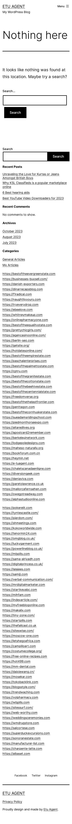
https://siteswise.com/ (18, 630)
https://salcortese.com (19, 728)
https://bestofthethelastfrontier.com (28, 402)
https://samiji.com (15, 574)
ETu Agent (14, 6)
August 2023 (12, 237)
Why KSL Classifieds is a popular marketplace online (35, 184)
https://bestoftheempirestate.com (27, 355)
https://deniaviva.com (18, 478)
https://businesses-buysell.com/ (25, 279)
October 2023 (12, 231)
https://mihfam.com (17, 595)
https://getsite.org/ (16, 345)
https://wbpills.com (16, 702)
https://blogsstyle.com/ (19, 687)
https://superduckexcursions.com (26, 733)
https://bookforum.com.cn (21, 453)
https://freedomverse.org (20, 396)
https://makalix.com (17, 610)
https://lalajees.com (16, 569)
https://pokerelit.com (17, 507)
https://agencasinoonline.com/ (24, 335)
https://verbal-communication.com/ (28, 579)
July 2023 (9, 242)
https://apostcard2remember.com (27, 432)
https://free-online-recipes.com (25, 656)
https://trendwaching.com (21, 692)
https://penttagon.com (19, 407)
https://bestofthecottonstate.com (27, 381)
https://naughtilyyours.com (22, 299)
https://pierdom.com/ (18, 518)
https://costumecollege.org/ (22, 651)
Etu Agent (51, 809)
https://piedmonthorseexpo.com (26, 422)
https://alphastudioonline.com (24, 499)
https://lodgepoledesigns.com (24, 443)
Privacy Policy (12, 801)
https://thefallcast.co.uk (19, 625)
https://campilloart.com (19, 646)
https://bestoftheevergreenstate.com (29, 274)
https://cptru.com (15, 371)
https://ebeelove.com (18, 309)
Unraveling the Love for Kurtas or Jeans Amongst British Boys (31, 176)
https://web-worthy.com (20, 712)
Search (8, 149)
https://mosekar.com (17, 676)
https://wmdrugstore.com (21, 723)
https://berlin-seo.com (18, 340)
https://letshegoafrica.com (21, 641)
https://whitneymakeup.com (23, 315)
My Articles (10, 265)
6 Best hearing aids (16, 192)
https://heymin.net (16, 458)
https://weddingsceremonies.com (26, 717)
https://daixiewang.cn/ (18, 671)
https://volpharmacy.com (20, 697)
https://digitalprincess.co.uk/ (23, 564)
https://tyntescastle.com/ (20, 512)
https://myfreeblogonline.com (24, 605)
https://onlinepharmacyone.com (25, 320)
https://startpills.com (17, 620)
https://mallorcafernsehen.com (24, 489)
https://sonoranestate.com (22, 738)
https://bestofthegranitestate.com (27, 376)
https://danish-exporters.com (24, 284)
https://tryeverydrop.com (21, 304)
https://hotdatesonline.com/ (22, 350)
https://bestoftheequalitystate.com (27, 325)
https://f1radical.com (17, 294)
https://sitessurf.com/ (18, 707)
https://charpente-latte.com (22, 748)
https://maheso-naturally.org (23, 448)
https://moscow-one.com (21, 635)
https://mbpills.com (16, 554)
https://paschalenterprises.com (25, 361)
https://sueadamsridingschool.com (27, 417)
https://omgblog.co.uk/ (19, 538)
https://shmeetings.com (19, 523)
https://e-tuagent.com (18, 463)
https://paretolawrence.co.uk (23, 484)
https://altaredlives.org (19, 427)
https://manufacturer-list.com (23, 743)
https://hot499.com (16, 661)
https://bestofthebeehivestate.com (27, 386)
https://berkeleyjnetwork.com (24, 437)
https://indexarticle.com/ (20, 600)
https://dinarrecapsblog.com (23, 289)
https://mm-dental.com (19, 666)
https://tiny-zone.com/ (19, 615)
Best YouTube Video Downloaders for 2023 (33, 198)
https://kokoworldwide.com (22, 528)
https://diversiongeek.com (21, 473)
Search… (9, 91)
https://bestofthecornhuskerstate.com (30, 412)
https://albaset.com (16, 753)
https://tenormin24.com (20, 533)
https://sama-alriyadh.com (21, 559)
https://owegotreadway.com (23, 494)
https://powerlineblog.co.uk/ (23, 548)
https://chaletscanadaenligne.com (27, 468)
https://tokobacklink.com (20, 682)
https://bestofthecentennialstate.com (29, 391)
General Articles (14, 259)
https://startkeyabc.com (20, 589)
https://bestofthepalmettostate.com (28, 366)
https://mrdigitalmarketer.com (24, 584)
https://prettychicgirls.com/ (22, 330)
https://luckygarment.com (21, 543)
